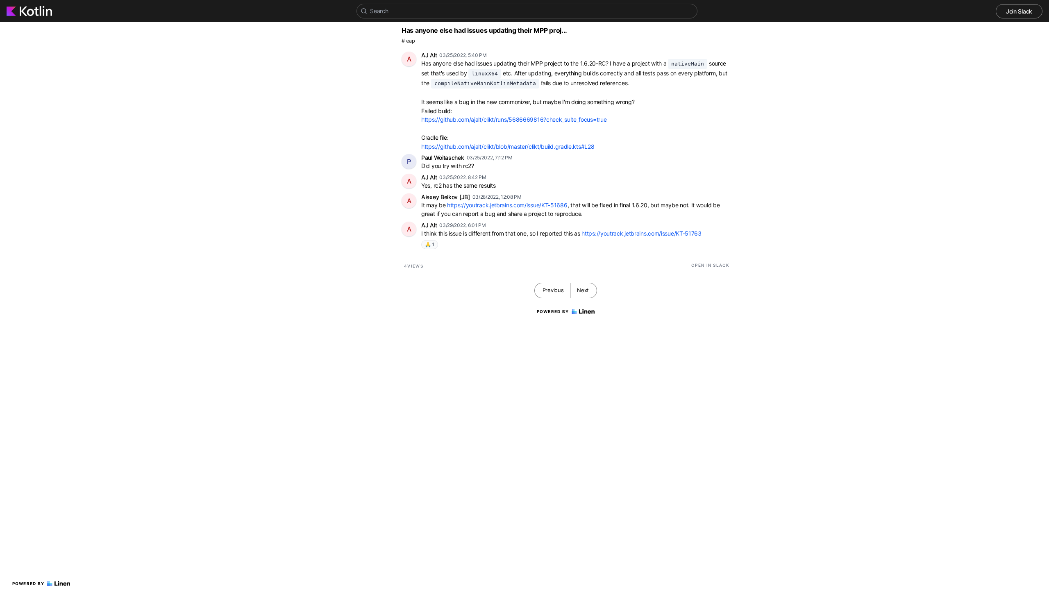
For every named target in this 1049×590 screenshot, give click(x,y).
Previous (553, 290)
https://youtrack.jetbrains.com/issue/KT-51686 (507, 205)
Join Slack (1019, 11)
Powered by (28, 583)
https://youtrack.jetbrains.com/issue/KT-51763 (641, 233)
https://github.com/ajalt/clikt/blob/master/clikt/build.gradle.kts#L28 (507, 146)
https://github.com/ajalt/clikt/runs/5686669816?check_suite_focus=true (513, 119)
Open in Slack (710, 265)
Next (583, 290)
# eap (408, 41)
